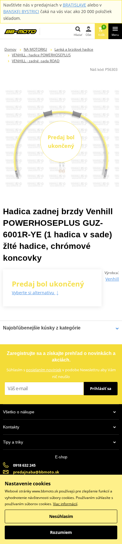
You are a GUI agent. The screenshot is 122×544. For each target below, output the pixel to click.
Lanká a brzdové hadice (73, 49)
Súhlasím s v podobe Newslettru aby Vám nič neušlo (61, 373)
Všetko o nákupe (18, 411)
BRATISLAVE (74, 5)
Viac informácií (65, 503)
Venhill (112, 279)
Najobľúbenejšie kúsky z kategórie (42, 327)
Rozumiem (61, 532)
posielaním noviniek (43, 369)
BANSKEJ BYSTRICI (21, 11)
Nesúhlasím (61, 516)
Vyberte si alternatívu (33, 292)
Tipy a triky (13, 442)
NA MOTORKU (35, 49)
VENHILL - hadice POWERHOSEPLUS (41, 54)
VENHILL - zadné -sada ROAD (36, 60)
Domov (10, 49)
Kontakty (11, 427)
